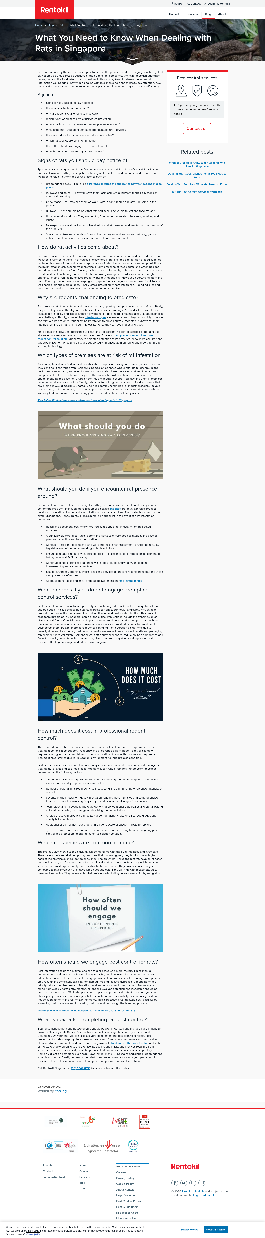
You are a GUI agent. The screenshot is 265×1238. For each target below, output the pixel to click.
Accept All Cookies (215, 1229)
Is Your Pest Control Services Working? (197, 191)
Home (39, 25)
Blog (51, 25)
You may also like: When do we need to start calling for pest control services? (87, 1010)
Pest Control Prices (128, 1201)
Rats (62, 25)
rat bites (115, 509)
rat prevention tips (130, 581)
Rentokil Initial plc (193, 1191)
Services (85, 1177)
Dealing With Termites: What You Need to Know (197, 184)
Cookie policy (33, 1234)
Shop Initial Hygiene (129, 1166)
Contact (196, 3)
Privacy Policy (125, 1178)
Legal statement (203, 1195)
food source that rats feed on (130, 1043)
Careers (121, 1172)
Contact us (197, 128)
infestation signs (95, 317)
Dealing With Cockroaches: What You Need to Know (197, 175)
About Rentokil (125, 1189)
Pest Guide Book (127, 1207)
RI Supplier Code (127, 1213)
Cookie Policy (125, 1184)
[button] (132, 59)
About (83, 1188)
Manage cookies (126, 1218)
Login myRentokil (219, 3)
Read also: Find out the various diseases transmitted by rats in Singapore (85, 400)
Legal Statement (126, 1195)
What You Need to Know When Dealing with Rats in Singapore (197, 164)
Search (178, 3)
